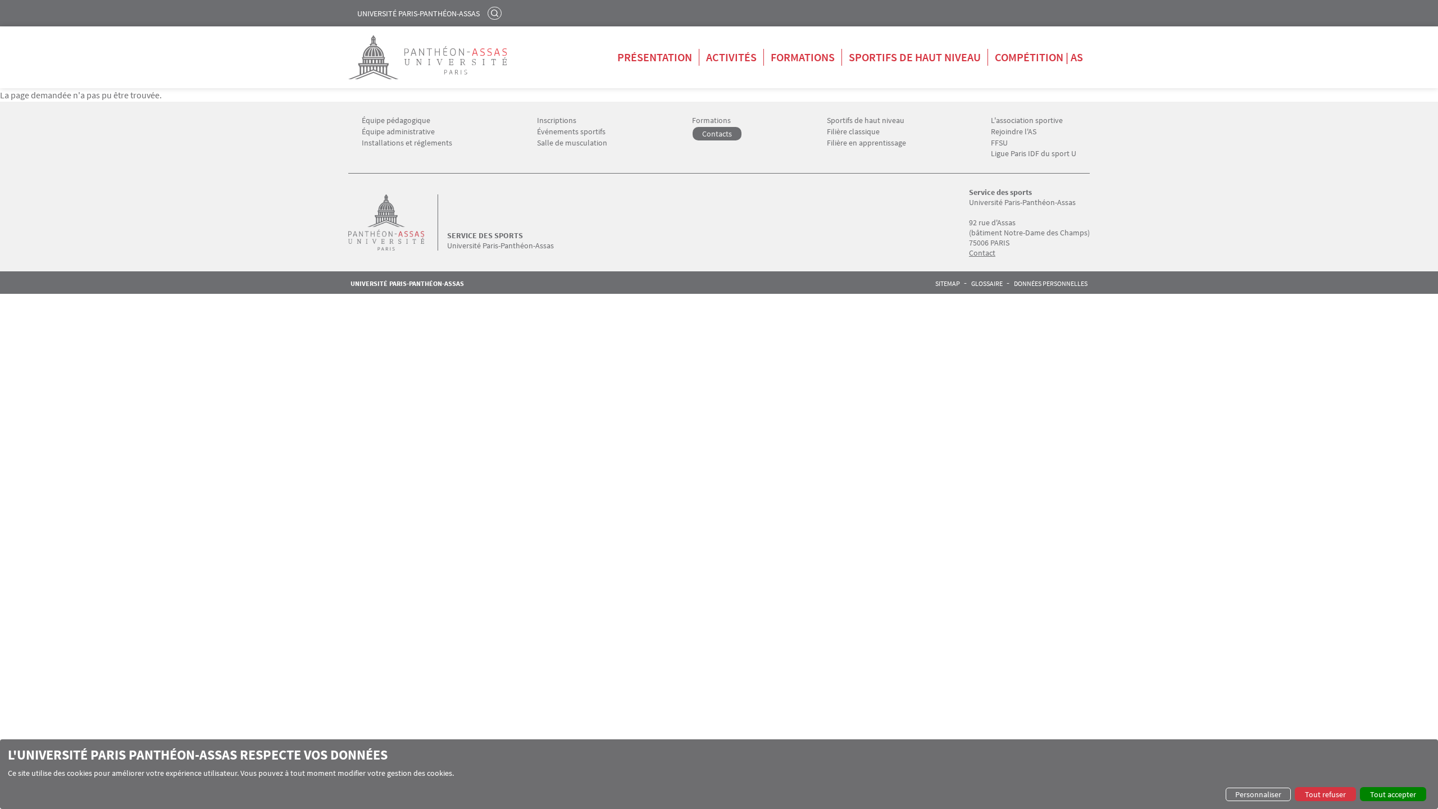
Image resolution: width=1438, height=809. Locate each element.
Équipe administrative (398, 132)
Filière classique (853, 132)
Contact (982, 253)
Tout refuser (1325, 794)
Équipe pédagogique (396, 120)
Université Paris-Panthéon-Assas (418, 13)
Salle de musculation (572, 143)
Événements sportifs (571, 132)
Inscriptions (556, 120)
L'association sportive (1027, 120)
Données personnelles (1050, 284)
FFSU (999, 143)
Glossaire (987, 284)
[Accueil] (397, 222)
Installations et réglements (407, 143)
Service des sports (485, 235)
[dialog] (719, 774)
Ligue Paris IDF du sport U (1033, 153)
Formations (803, 57)
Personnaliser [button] (1258, 794)
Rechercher (496, 13)
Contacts (717, 134)
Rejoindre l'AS (1013, 132)
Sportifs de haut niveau (915, 57)
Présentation (654, 57)
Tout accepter (1393, 794)
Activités (731, 57)
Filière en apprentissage (866, 143)
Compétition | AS (1039, 57)
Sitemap (947, 284)
